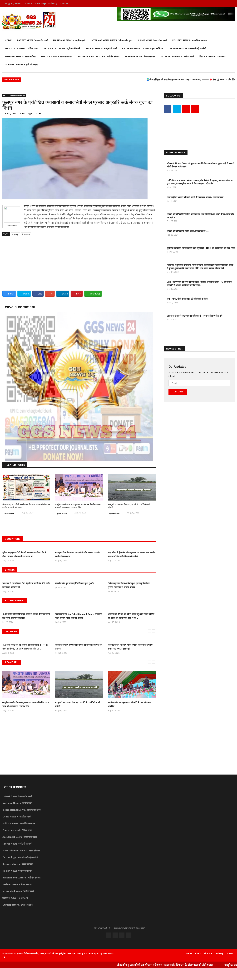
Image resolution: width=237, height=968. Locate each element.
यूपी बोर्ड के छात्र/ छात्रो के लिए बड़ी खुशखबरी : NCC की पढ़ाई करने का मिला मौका (201, 248)
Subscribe (178, 391)
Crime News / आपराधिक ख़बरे (152, 40)
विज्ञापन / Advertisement (213, 56)
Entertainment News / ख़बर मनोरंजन (142, 48)
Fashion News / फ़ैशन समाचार (140, 56)
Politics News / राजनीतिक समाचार (189, 40)
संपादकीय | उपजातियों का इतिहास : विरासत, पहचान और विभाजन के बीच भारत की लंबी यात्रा (136, 965)
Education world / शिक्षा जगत (21, 48)
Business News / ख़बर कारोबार (20, 56)
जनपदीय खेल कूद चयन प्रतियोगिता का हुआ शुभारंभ (74, 583)
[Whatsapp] (231, 3)
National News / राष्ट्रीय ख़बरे (69, 40)
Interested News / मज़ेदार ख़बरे (177, 56)
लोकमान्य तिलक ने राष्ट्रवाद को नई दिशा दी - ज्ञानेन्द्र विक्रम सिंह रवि (194, 315)
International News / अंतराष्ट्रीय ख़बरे (112, 40)
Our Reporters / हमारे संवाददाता (21, 64)
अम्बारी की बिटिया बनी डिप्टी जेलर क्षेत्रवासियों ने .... (188, 231)
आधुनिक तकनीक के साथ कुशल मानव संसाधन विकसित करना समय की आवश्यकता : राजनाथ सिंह (78, 506)
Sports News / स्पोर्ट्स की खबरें (101, 48)
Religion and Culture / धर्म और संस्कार (98, 56)
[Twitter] (222, 3)
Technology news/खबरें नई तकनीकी (187, 48)
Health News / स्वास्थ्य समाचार (56, 56)
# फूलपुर (15, 234)
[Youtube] (227, 3)
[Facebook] (217, 3)
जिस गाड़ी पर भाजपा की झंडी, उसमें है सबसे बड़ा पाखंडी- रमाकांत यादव (195, 197)
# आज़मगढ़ (26, 234)
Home (8, 40)
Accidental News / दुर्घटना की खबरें (62, 48)
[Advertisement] (79, 262)
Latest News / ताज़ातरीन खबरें (32, 40)
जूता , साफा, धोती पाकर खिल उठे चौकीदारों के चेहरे (187, 299)
